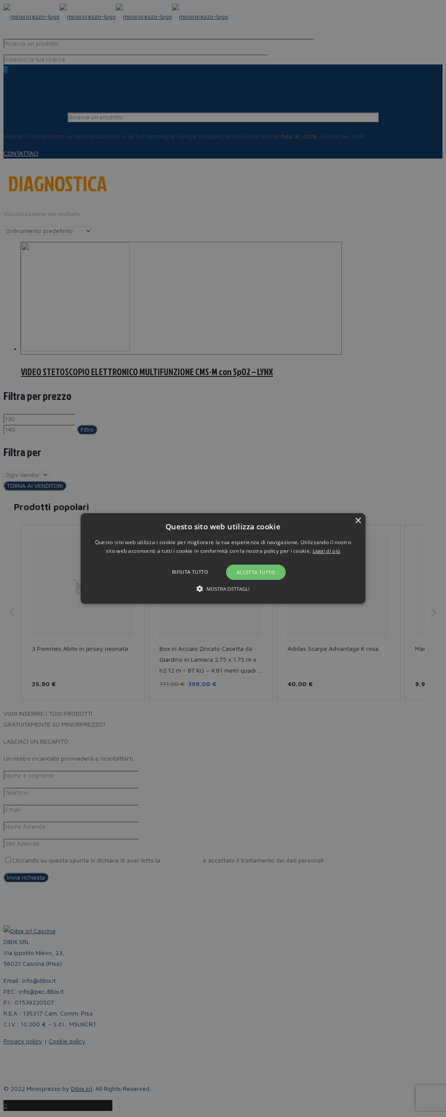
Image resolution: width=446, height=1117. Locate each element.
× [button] (358, 521)
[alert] (223, 558)
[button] (223, 558)
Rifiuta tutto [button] (190, 572)
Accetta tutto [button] (256, 572)
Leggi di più (327, 551)
